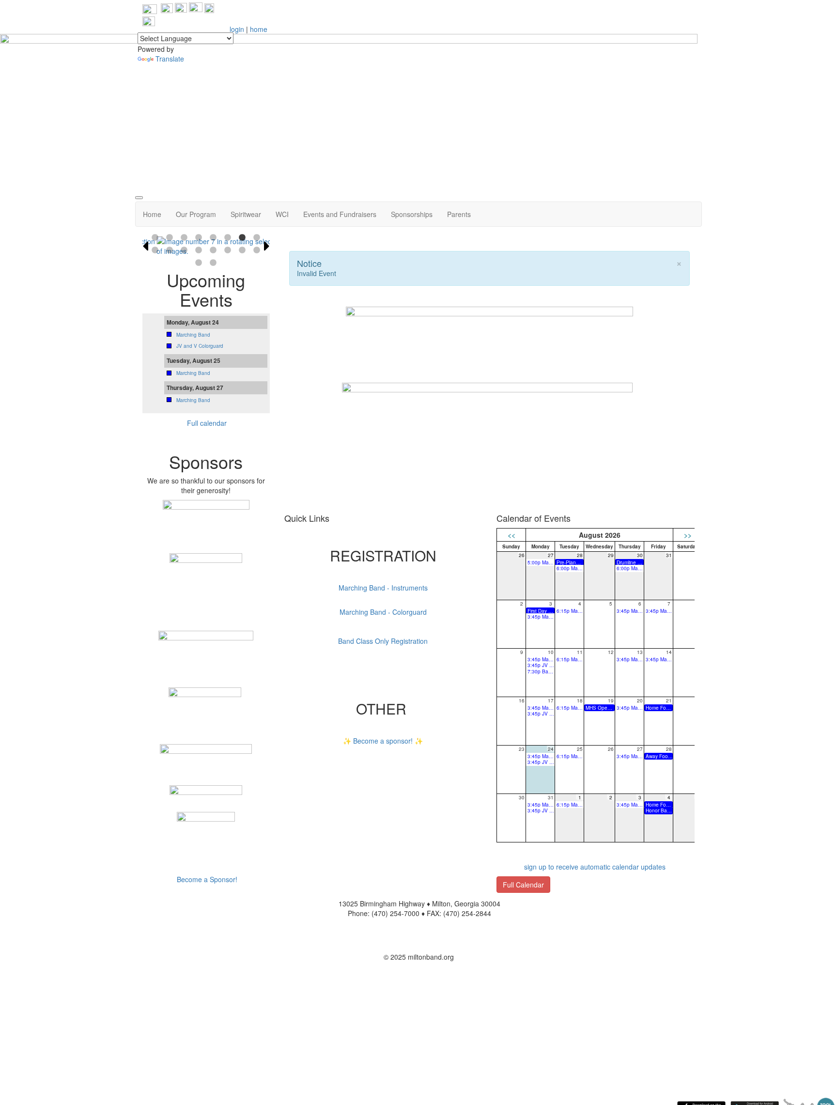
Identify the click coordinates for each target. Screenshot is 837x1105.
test (294, 492)
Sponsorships (412, 214)
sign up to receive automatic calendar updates (595, 867)
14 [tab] (227, 250)
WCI (282, 214)
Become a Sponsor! (207, 879)
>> (688, 535)
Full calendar (207, 423)
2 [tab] (169, 238)
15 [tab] (242, 250)
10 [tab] (169, 250)
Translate (169, 58)
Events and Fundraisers (339, 214)
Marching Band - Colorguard (383, 612)
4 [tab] (198, 238)
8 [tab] (257, 238)
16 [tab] (257, 250)
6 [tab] (227, 238)
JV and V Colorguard (199, 345)
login (237, 29)
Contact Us (418, 942)
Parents (459, 214)
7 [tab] (242, 238)
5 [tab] (213, 238)
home (258, 29)
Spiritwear (246, 214)
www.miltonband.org (419, 928)
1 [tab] (155, 238)
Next (267, 246)
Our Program (196, 214)
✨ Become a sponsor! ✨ (383, 741)
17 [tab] (198, 263)
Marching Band (193, 334)
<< (511, 535)
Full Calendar (523, 884)
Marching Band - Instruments (383, 587)
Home (152, 214)
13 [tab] (213, 250)
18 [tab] (213, 263)
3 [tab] (184, 238)
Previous (145, 246)
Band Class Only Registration (383, 641)
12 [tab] (198, 250)
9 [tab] (155, 250)
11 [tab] (184, 250)
